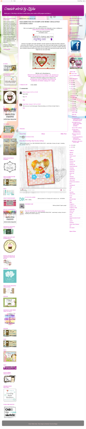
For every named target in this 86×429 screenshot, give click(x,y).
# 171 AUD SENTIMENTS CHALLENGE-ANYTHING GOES (77, 138)
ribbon (71, 202)
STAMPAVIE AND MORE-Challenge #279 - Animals (43, 80)
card (70, 157)
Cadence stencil (73, 156)
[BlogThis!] (32, 84)
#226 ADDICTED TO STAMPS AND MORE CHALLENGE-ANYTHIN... (77, 124)
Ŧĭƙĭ (26, 96)
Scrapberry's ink (73, 205)
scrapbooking (72, 209)
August (73, 97)
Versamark (72, 222)
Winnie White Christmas (74, 224)
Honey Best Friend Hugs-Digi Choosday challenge (31, 140)
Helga (71, 186)
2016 (72, 145)
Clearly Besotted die (73, 166)
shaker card (72, 211)
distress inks (72, 173)
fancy (71, 183)
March (73, 107)
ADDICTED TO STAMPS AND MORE (41, 29)
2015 (72, 147)
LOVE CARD (74, 112)
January (74, 110)
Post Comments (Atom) (29, 136)
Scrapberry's (72, 204)
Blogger (55, 423)
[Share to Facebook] (35, 84)
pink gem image (73, 199)
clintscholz (47, 423)
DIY (70, 174)
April (73, 105)
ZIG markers (72, 227)
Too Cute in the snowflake (30, 197)
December (74, 89)
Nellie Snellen (72, 193)
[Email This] (31, 84)
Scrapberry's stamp (73, 207)
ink (70, 190)
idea (70, 188)
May (73, 103)
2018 (72, 86)
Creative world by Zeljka (19, 9)
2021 (72, 80)
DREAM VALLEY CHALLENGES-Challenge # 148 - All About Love (43, 74)
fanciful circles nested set (74, 181)
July (73, 99)
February (74, 108)
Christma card (72, 161)
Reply (24, 99)
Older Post (64, 134)
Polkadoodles (22, 128)
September (74, 95)
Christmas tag (72, 164)
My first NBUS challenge (77, 127)
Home (43, 134)
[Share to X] (33, 84)
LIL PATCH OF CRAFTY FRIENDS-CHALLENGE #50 (43, 79)
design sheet (72, 171)
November (74, 91)
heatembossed (72, 185)
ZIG (70, 225)
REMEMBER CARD (29, 204)
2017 (72, 88)
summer (71, 220)
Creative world (73, 73)
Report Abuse (73, 231)
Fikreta (24, 92)
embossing (72, 176)
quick (71, 200)
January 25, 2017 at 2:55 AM (32, 92)
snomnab (71, 212)
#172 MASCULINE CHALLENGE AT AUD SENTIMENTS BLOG (77, 119)
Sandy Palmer (26, 104)
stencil (71, 216)
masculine (72, 192)
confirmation (72, 169)
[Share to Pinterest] (36, 84)
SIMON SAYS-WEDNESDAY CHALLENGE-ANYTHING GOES (43, 76)
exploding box (72, 178)
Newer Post (22, 134)
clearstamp (72, 168)
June (73, 101)
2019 (72, 84)
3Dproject (71, 152)
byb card (71, 154)
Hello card (74, 114)
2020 (72, 82)
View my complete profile (74, 75)
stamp (71, 214)
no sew (71, 195)
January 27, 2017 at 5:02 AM (34, 104)
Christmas (71, 162)
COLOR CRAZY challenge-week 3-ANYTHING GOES (76, 131)
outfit (71, 197)
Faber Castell (72, 180)
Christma (71, 159)
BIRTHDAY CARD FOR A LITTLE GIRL (77, 142)
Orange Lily (74, 116)
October (73, 93)
